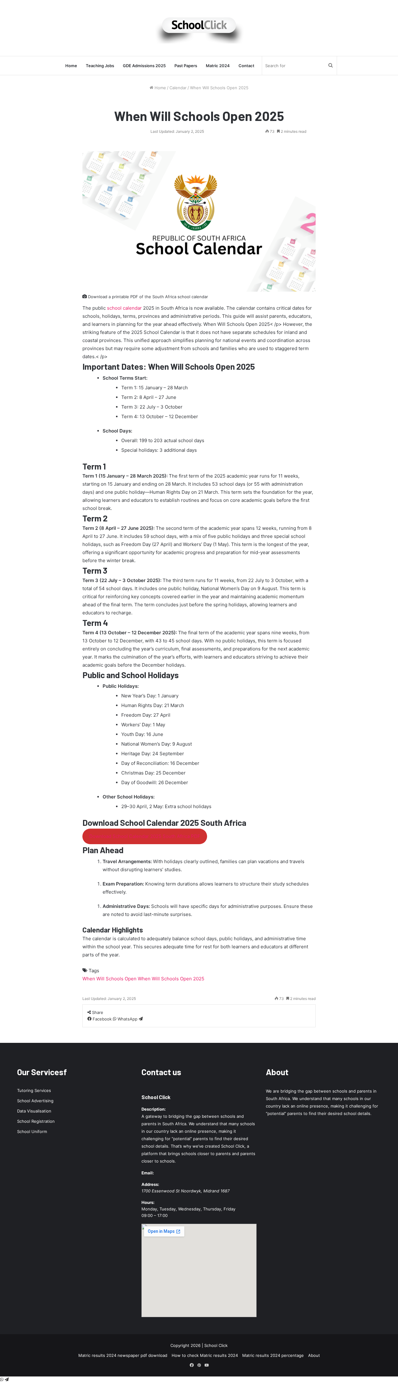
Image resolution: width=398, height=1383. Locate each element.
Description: (153, 1109)
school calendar (124, 308)
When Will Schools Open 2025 (171, 979)
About (314, 1355)
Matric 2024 (218, 65)
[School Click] (199, 28)
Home (71, 65)
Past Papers (185, 65)
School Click (155, 1097)
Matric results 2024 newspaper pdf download (122, 1355)
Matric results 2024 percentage (273, 1355)
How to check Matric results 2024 (205, 1355)
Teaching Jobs (100, 65)
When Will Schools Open (109, 979)
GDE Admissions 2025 (144, 65)
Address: (150, 1184)
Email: (147, 1172)
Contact (246, 65)
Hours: (148, 1202)
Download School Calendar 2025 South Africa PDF (144, 836)
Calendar (178, 87)
